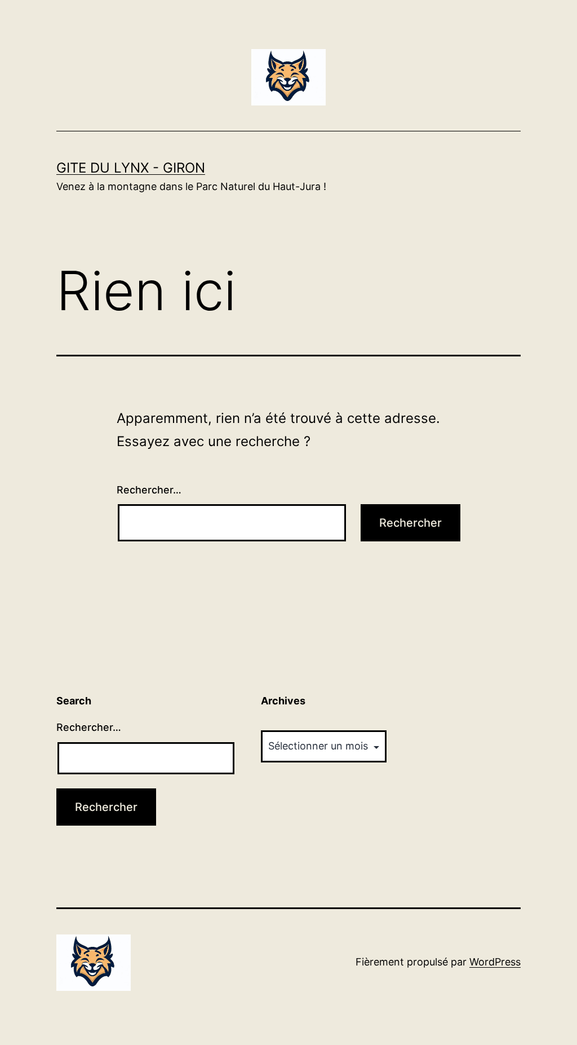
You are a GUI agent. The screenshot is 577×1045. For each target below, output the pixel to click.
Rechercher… (149, 490)
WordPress (495, 962)
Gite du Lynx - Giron (130, 168)
